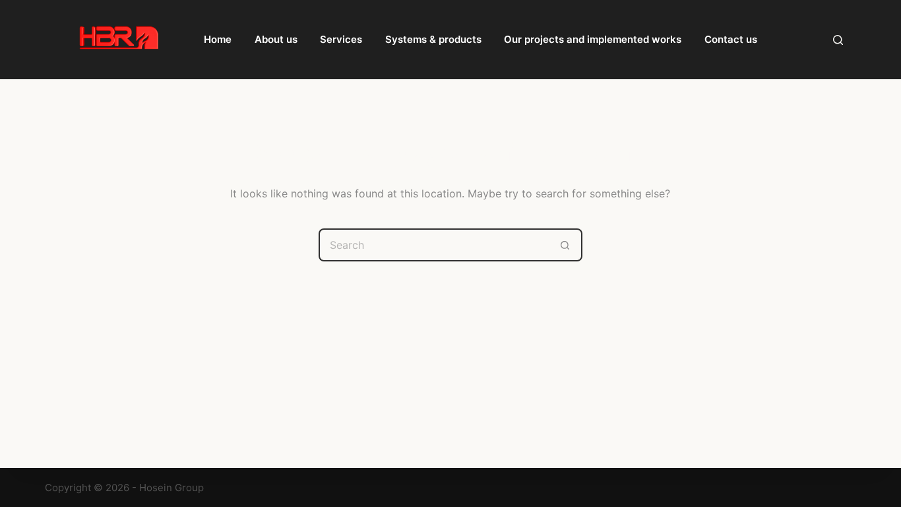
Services (341, 39)
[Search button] (565, 244)
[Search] (838, 40)
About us (276, 39)
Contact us (730, 39)
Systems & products (433, 39)
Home (218, 39)
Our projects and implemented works (592, 39)
